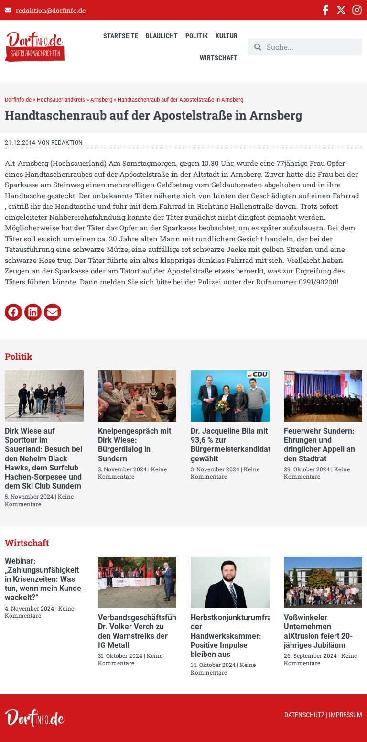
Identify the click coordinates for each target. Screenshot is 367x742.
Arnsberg (101, 99)
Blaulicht (162, 36)
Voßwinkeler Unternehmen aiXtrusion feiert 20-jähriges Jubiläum (318, 631)
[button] (13, 312)
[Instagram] (357, 10)
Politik (196, 36)
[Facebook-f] (325, 10)
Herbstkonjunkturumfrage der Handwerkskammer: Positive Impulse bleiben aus (236, 636)
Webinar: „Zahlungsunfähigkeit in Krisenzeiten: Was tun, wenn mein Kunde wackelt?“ (43, 579)
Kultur (226, 36)
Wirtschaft (218, 58)
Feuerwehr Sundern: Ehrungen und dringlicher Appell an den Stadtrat (319, 444)
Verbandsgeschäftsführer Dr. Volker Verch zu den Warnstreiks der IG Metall (142, 631)
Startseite (120, 36)
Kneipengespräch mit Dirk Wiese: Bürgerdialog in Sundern (134, 444)
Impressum (345, 715)
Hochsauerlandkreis (61, 99)
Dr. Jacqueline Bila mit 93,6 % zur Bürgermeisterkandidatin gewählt (234, 444)
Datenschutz (304, 715)
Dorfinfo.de (18, 99)
